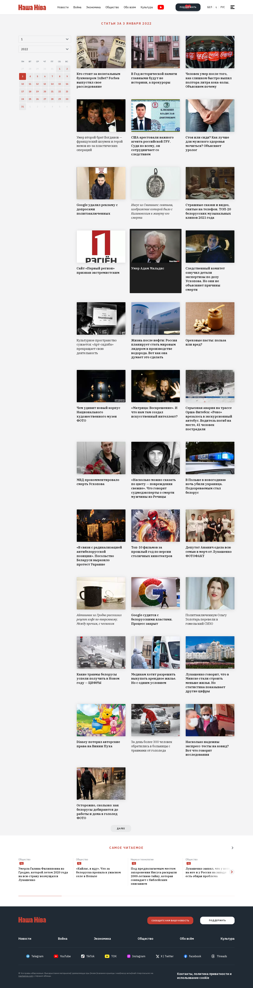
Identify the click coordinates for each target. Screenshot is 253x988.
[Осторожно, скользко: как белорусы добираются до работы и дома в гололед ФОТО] (101, 793)
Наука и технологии (142, 859)
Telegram (37, 956)
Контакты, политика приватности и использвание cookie (204, 976)
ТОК (114, 956)
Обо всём (130, 7)
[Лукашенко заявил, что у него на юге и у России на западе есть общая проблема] (210, 872)
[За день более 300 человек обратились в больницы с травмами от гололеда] (155, 730)
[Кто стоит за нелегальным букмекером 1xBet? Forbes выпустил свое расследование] (101, 62)
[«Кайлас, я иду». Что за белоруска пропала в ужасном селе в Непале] (100, 872)
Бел (209, 7)
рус (223, 7)
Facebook (195, 956)
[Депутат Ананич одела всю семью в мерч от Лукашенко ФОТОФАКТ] (210, 538)
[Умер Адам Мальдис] (155, 261)
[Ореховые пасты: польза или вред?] (210, 330)
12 (134, 863)
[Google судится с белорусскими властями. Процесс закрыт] (155, 601)
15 (79, 863)
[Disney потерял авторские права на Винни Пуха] (101, 730)
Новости (62, 7)
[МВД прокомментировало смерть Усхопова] (101, 470)
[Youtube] (161, 7)
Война (77, 7)
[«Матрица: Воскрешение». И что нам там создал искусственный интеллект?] (155, 400)
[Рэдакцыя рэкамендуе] (232, 848)
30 (189, 863)
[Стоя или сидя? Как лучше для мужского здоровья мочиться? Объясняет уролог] (210, 128)
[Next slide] (232, 872)
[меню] (232, 7)
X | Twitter (167, 956)
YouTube (65, 956)
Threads (222, 956)
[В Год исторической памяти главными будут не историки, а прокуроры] (155, 62)
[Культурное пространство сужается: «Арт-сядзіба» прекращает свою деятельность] (101, 330)
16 (21, 863)
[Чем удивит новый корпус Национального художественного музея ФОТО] (101, 400)
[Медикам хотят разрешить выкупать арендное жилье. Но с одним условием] (155, 664)
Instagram (138, 956)
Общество (112, 7)
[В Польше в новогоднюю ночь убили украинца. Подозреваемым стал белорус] (210, 470)
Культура (147, 7)
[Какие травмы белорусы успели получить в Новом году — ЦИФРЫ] (101, 664)
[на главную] (32, 7)
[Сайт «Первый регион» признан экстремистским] (101, 261)
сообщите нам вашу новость (170, 920)
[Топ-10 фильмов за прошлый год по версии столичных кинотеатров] (155, 538)
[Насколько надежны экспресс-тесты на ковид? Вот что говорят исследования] (210, 730)
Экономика (93, 7)
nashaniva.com (25, 976)
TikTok (90, 956)
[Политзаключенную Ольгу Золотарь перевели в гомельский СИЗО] (210, 601)
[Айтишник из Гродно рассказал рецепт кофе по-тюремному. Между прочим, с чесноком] (101, 601)
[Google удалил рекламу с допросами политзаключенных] (101, 193)
